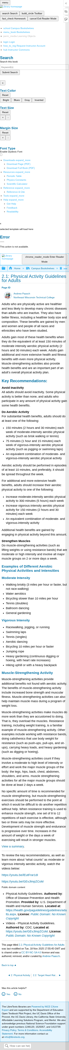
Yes (8, 994)
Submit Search (10, 72)
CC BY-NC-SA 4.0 (31, 952)
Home (17, 268)
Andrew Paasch (22, 293)
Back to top (8, 965)
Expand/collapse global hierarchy (5, 268)
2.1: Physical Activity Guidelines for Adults (41, 944)
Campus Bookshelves (43, 268)
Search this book (9, 61)
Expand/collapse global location (65, 267)
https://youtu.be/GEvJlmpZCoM (23, 881)
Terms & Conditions (28, 1030)
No (19, 994)
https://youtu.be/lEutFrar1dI (20, 875)
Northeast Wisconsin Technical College (34, 297)
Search (7, 1046)
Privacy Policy (9, 1030)
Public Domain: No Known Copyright (30, 935)
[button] (12, 207)
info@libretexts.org (14, 1037)
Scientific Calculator (17, 184)
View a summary (13, 846)
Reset (5, 95)
